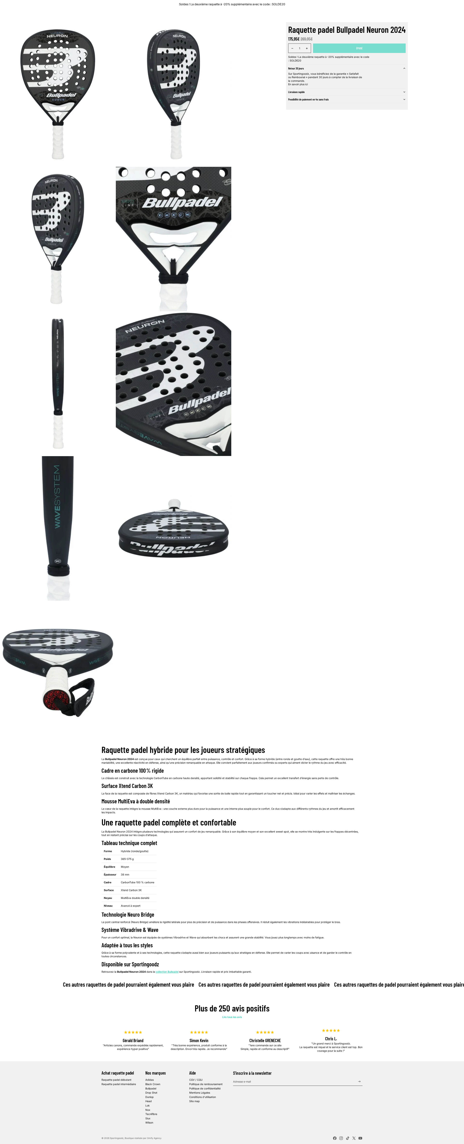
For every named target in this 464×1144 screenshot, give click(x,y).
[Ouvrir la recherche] (437, 15)
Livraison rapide (296, 92)
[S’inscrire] (359, 1081)
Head (148, 1101)
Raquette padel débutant (116, 1079)
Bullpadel (150, 1088)
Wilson (149, 1122)
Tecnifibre (151, 1114)
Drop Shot (151, 1092)
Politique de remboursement (206, 1084)
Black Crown (152, 1084)
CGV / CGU (195, 1079)
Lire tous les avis (232, 1017)
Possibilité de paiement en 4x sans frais (308, 99)
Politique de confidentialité (205, 1088)
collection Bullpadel (167, 971)
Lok (147, 1105)
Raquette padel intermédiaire (119, 1084)
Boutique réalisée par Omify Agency (143, 1138)
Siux (147, 1118)
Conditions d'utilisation (202, 1096)
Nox (147, 1109)
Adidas (149, 1079)
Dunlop (149, 1096)
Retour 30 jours (296, 68)
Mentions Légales (199, 1092)
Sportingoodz (117, 1138)
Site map (194, 1101)
